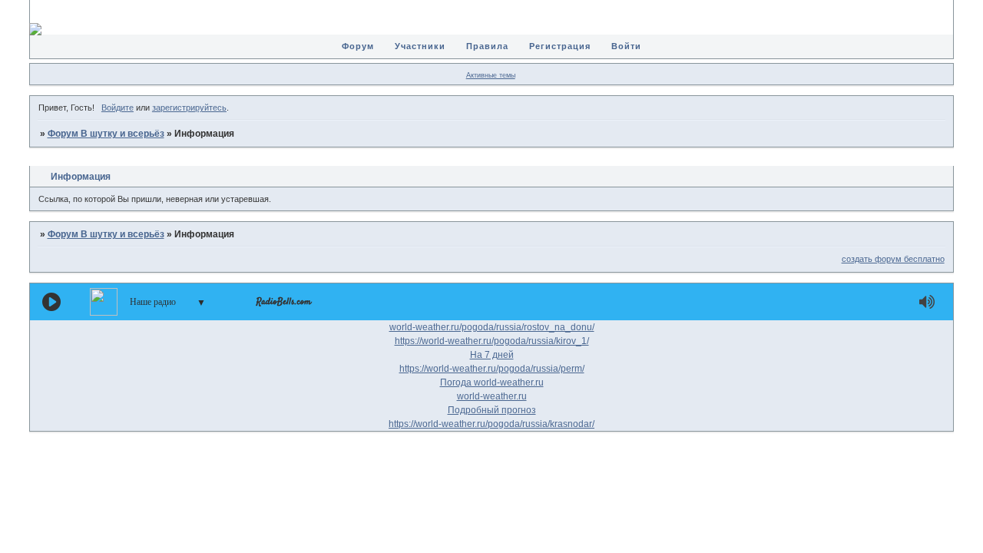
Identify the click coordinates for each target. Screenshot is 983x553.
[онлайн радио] (283, 305)
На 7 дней (492, 354)
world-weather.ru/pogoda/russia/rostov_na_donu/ (491, 327)
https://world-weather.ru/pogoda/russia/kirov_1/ (492, 341)
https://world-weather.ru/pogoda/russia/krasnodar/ (491, 424)
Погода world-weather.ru (492, 382)
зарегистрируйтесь (189, 107)
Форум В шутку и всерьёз (106, 133)
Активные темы (490, 75)
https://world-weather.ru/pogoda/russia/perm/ (491, 368)
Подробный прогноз (492, 410)
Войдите (117, 107)
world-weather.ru (492, 396)
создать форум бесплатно (893, 258)
